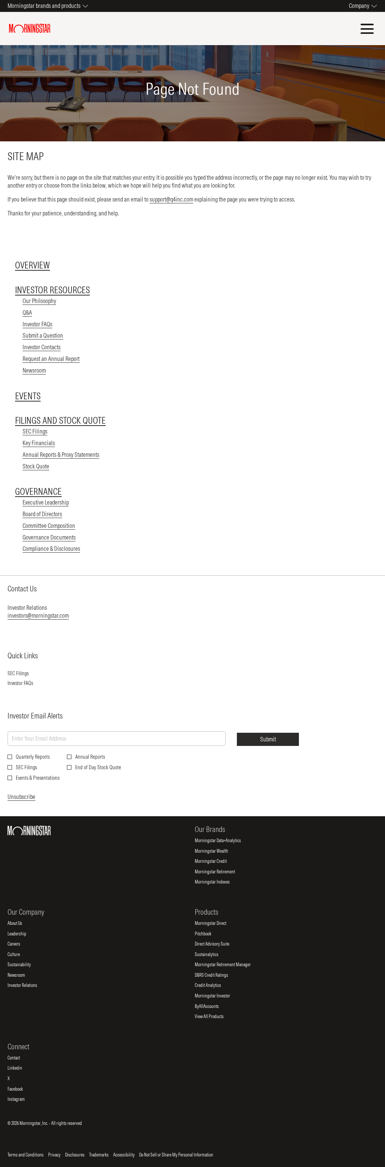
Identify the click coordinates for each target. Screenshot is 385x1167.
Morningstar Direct (217, 923)
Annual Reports (90, 756)
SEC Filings (35, 431)
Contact (20, 1058)
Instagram (22, 1099)
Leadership (23, 934)
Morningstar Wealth (218, 851)
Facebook (21, 1089)
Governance (38, 491)
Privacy (54, 1155)
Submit (268, 739)
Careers (20, 944)
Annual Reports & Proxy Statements (61, 454)
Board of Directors (42, 514)
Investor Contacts (42, 347)
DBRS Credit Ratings (218, 975)
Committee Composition (49, 525)
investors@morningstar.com (38, 615)
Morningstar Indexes (218, 882)
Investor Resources (52, 290)
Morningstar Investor (219, 996)
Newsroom (34, 370)
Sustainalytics (213, 955)
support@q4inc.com (171, 199)
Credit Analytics (214, 985)
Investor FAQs (37, 324)
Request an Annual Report (51, 358)
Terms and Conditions (26, 1155)
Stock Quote (36, 466)
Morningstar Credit (217, 861)
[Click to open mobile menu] (367, 29)
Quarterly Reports (33, 756)
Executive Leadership (46, 502)
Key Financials (39, 443)
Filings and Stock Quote (60, 420)
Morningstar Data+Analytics (224, 841)
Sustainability (25, 965)
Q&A (27, 312)
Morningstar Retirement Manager (229, 965)
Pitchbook (209, 934)
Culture (20, 955)
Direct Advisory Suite (218, 944)
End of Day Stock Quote (98, 767)
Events (28, 396)
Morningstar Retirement (221, 872)
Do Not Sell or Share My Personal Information (176, 1155)
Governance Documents (49, 537)
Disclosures (75, 1155)
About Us (21, 923)
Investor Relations (29, 985)
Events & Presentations (37, 777)
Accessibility (124, 1155)
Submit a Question (43, 335)
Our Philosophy (39, 301)
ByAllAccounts (213, 1006)
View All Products (215, 1017)
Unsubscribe (21, 796)
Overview (32, 265)
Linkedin (21, 1068)
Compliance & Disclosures (51, 548)
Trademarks (99, 1155)
